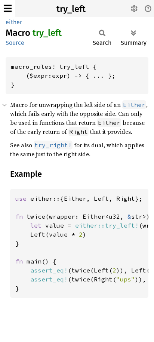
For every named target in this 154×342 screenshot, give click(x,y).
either (14, 22)
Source (15, 42)
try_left (71, 9)
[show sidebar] (7, 8)
